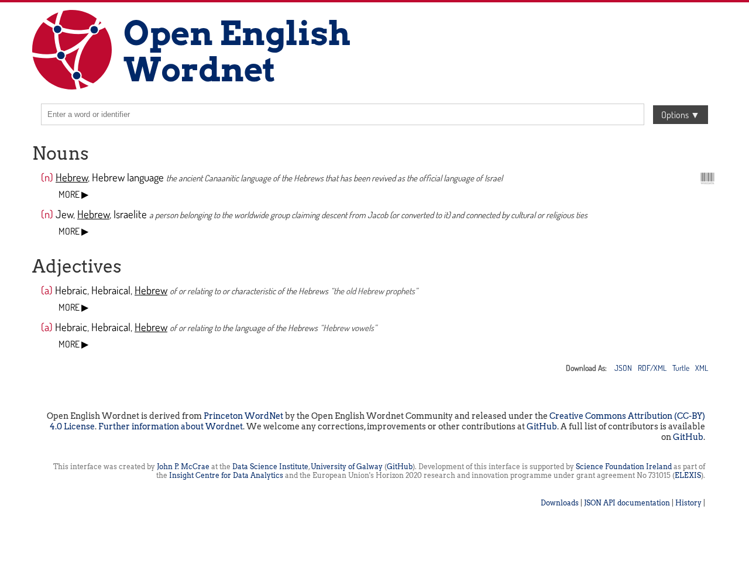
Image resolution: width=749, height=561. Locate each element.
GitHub (542, 426)
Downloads (560, 502)
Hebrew (72, 177)
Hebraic (71, 290)
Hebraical (110, 290)
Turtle (680, 368)
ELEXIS (688, 475)
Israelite (130, 214)
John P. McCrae (183, 466)
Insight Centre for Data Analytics (226, 475)
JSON (623, 368)
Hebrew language (128, 177)
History (688, 502)
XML (701, 368)
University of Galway (347, 466)
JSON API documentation (627, 502)
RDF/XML (652, 368)
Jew (64, 214)
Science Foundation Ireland (624, 466)
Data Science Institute (270, 466)
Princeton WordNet (243, 416)
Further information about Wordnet (170, 426)
